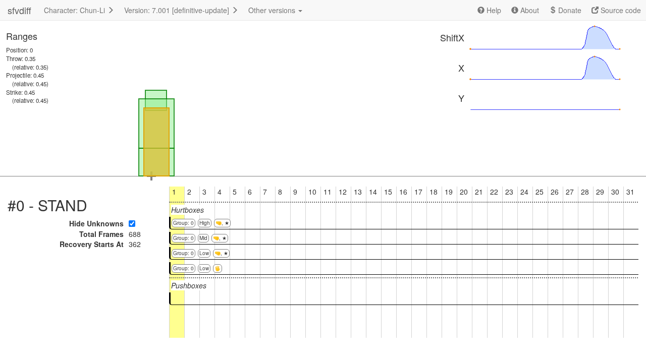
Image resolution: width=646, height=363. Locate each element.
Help (492, 10)
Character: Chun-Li (75, 10)
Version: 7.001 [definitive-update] (177, 10)
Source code (620, 10)
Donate (568, 10)
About (528, 10)
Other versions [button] (272, 10)
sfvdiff (19, 10)
